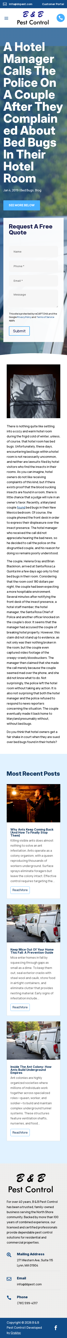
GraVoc (16, 1333)
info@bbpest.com (29, 1284)
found (21, 507)
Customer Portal (53, 4)
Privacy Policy (24, 317)
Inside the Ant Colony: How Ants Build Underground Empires (31, 1070)
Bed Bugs (27, 190)
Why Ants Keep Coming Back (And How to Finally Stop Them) (31, 832)
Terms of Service (45, 317)
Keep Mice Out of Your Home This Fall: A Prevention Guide (32, 951)
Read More (20, 890)
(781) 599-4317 (27, 1303)
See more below (22, 205)
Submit (19, 330)
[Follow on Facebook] (55, 1327)
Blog (38, 190)
